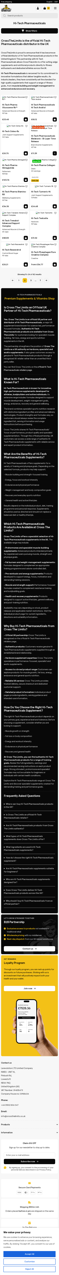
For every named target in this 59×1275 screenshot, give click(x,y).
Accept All (29, 1254)
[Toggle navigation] (55, 8)
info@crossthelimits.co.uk (13, 1116)
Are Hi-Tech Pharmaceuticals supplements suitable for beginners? (29, 870)
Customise (29, 1261)
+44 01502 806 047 (10, 1105)
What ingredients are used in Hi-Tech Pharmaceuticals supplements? (22, 848)
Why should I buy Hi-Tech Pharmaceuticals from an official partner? (28, 902)
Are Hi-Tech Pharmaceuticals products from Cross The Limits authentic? (28, 827)
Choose (55, 264)
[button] (38, 8)
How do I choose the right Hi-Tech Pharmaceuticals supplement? (29, 859)
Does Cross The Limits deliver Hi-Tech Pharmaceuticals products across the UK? (23, 891)
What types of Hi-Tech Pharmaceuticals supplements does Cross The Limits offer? (24, 837)
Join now (28, 988)
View (55, 153)
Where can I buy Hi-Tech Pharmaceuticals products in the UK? (28, 805)
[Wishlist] (26, 97)
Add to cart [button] (26, 119)
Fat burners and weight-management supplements (30, 562)
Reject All (29, 1269)
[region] (29, 1251)
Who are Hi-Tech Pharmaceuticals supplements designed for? (27, 880)
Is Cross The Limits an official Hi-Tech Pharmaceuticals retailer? (23, 816)
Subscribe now (28, 1161)
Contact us (28, 949)
